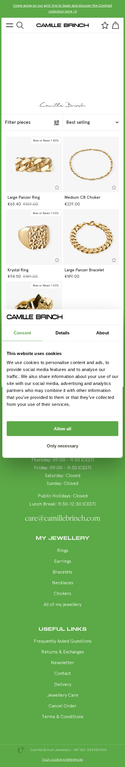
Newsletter (62, 663)
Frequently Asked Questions (63, 641)
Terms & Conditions (62, 717)
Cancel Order (62, 706)
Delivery (62, 685)
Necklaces (62, 583)
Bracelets (62, 572)
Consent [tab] (22, 332)
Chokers (62, 594)
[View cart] (115, 25)
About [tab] (102, 332)
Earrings (62, 562)
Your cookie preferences (62, 759)
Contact (62, 674)
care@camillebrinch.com (62, 518)
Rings (62, 551)
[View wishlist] (104, 25)
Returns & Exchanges (62, 652)
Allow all (62, 428)
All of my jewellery (62, 605)
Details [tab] (63, 332)
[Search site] (20, 25)
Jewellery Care (62, 695)
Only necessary (62, 445)
